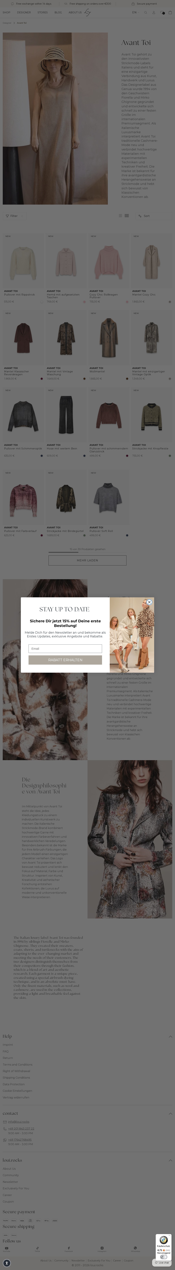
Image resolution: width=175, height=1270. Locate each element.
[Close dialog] (149, 602)
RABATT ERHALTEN (65, 660)
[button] (7, 1263)
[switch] (163, 1257)
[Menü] (169, 1236)
